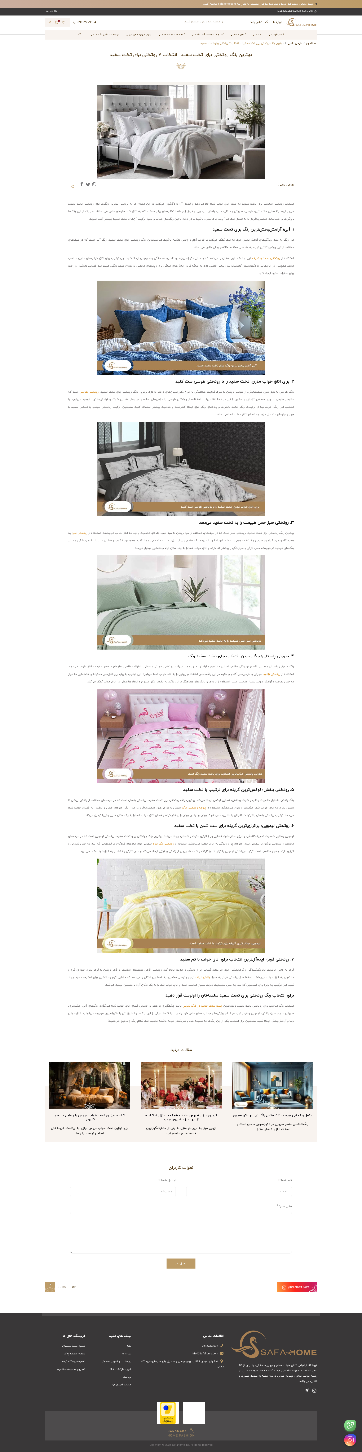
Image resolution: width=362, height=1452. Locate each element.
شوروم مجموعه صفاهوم (71, 1369)
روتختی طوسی (89, 392)
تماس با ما (256, 22)
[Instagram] (314, 1391)
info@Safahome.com (205, 1354)
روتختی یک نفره (163, 844)
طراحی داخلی (295, 43)
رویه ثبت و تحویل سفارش (116, 1361)
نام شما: (286, 1180)
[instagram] (350, 1440)
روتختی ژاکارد (272, 674)
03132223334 (210, 1346)
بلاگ (267, 22)
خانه (129, 1346)
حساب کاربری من (121, 1385)
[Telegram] (307, 1391)
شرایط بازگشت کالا (120, 1369)
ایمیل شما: (168, 1180)
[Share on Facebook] (82, 184)
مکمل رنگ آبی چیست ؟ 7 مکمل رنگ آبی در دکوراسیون (89, 1116)
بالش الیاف (202, 977)
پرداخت (127, 1377)
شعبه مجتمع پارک (74, 1354)
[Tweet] (88, 184)
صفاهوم (311, 43)
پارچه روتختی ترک (194, 808)
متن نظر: (284, 1206)
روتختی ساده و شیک (266, 258)
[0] (56, 23)
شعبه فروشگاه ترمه (73, 1361)
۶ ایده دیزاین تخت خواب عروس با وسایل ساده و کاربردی (181, 1118)
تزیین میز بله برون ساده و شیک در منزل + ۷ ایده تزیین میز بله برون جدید (272, 1118)
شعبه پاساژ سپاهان (73, 1346)
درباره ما (277, 22)
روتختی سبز (79, 533)
